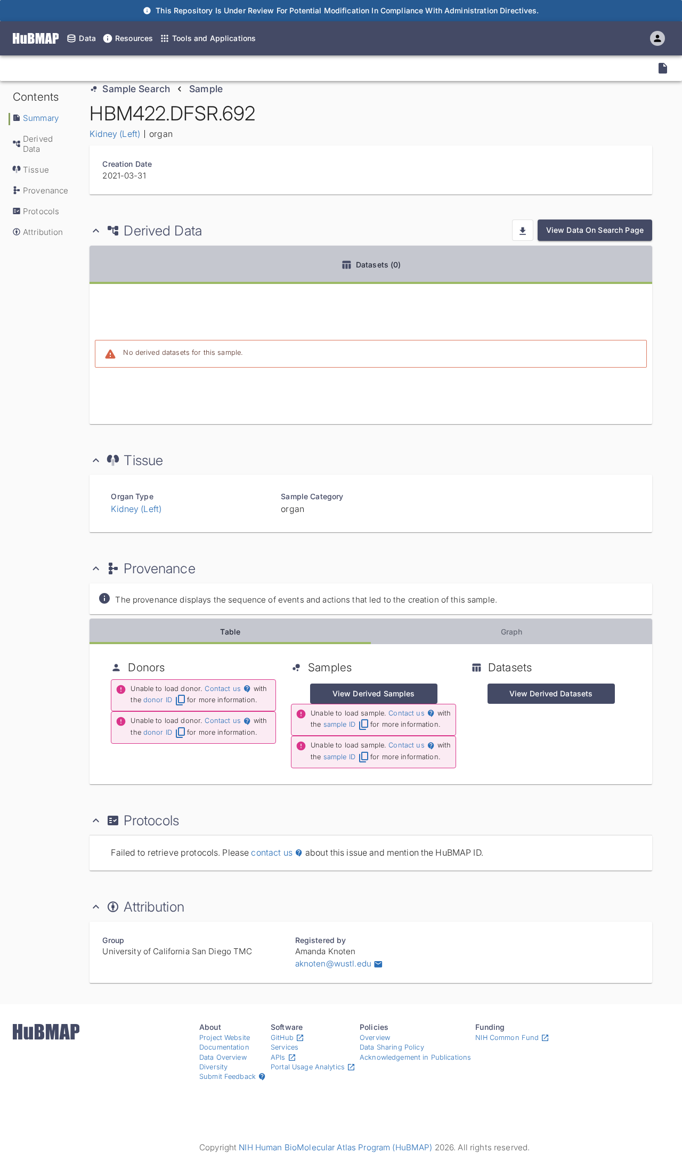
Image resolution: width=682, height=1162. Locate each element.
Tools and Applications (214, 38)
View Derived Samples (373, 693)
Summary (41, 118)
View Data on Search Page (595, 229)
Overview (375, 1038)
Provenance (45, 190)
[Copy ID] (107, 68)
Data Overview (223, 1057)
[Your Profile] (657, 38)
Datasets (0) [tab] (378, 264)
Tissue (36, 170)
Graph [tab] (512, 631)
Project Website (224, 1038)
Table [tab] (230, 631)
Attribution (43, 232)
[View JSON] (662, 68)
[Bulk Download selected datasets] (522, 230)
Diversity (213, 1067)
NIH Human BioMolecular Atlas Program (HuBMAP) (335, 1147)
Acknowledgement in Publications (415, 1057)
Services (284, 1047)
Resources (134, 38)
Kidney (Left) (115, 133)
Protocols (41, 211)
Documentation (224, 1047)
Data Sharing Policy (392, 1047)
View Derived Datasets (551, 693)
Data (87, 38)
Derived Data (38, 144)
